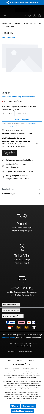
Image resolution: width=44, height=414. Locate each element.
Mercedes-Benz (9, 37)
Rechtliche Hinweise (25, 351)
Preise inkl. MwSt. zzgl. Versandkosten (18, 96)
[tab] (21, 189)
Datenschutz (11, 351)
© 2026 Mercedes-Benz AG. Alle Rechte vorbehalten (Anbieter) (23, 345)
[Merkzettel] (29, 15)
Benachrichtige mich (22, 119)
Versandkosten (8, 337)
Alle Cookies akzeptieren (22, 411)
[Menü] (4, 15)
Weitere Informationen (22, 402)
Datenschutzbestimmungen (27, 126)
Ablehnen (15, 406)
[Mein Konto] (34, 15)
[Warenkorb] (39, 15)
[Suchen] (24, 15)
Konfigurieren (28, 406)
